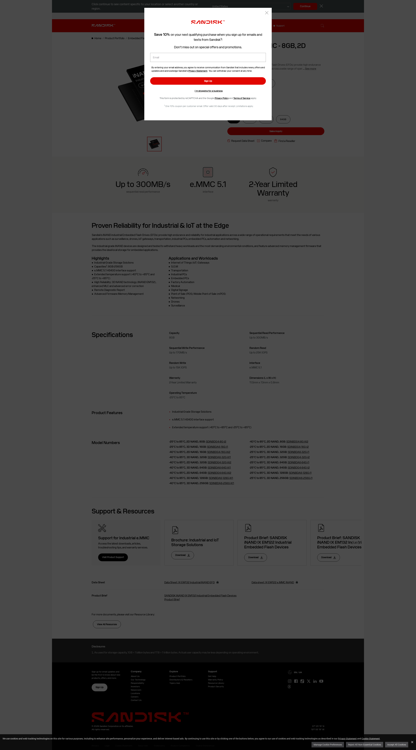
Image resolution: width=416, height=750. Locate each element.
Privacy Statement (347, 738)
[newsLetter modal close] (267, 13)
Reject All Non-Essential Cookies (364, 744)
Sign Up (208, 81)
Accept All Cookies (396, 744)
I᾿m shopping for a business (209, 90)
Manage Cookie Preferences (328, 744)
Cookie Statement (371, 738)
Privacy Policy (222, 98)
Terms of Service (241, 98)
